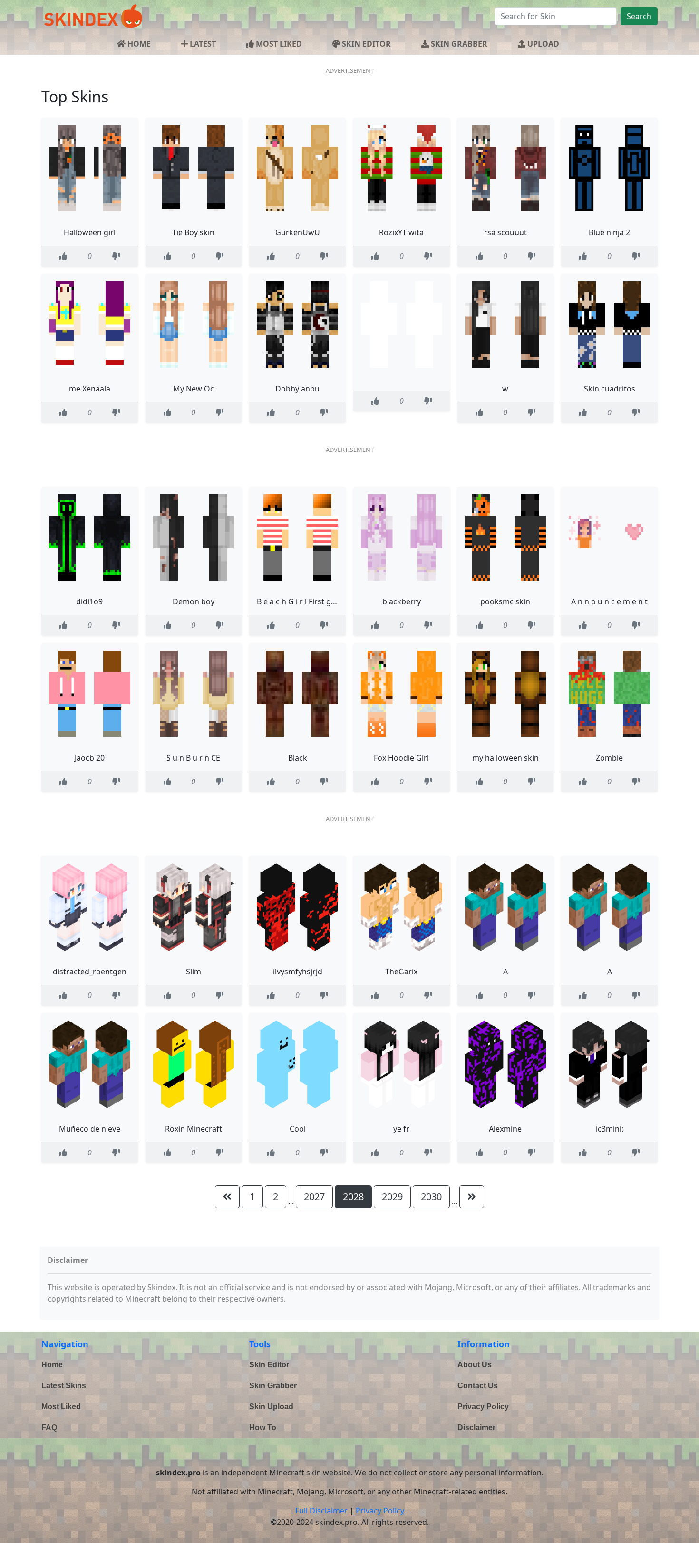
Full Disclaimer (321, 1510)
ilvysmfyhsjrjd (297, 971)
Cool (298, 1128)
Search (639, 16)
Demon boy (193, 601)
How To (262, 1427)
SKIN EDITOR (365, 44)
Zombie (609, 757)
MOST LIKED (278, 44)
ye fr (401, 1128)
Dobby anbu (297, 388)
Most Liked (61, 1407)
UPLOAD (542, 44)
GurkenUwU (297, 232)
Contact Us (477, 1386)
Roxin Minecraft (193, 1128)
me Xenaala (89, 388)
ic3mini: (609, 1128)
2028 (353, 1196)
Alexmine (505, 1128)
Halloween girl (90, 232)
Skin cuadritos (609, 388)
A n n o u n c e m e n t (609, 601)
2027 (314, 1196)
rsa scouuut (505, 232)
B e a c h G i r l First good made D (316, 601)
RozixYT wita (401, 232)
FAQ (49, 1427)
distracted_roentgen (89, 971)
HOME (138, 44)
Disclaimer (476, 1427)
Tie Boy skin (193, 232)
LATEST (202, 44)
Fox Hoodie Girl (401, 757)
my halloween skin (505, 757)
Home (52, 1365)
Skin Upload (271, 1407)
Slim (193, 971)
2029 (392, 1196)
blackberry (401, 601)
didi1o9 (89, 601)
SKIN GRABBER (458, 44)
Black (297, 757)
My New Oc (193, 388)
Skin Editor (269, 1365)
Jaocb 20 (90, 757)
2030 (431, 1196)
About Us (474, 1365)
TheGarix (401, 971)
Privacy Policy (483, 1407)
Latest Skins (63, 1386)
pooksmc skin (505, 601)
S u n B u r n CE (193, 757)
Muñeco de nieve (89, 1128)
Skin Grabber (273, 1386)
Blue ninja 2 (609, 232)
